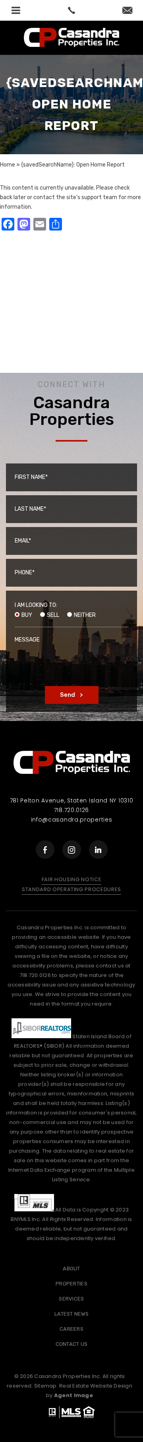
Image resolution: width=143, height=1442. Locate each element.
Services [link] (71, 1299)
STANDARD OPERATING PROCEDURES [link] (71, 889)
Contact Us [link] (72, 1344)
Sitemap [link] (45, 1386)
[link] (71, 10)
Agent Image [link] (73, 1395)
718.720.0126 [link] (71, 810)
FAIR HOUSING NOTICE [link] (71, 879)
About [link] (71, 1268)
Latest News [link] (71, 1314)
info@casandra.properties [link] (71, 820)
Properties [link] (71, 1284)
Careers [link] (71, 1329)
